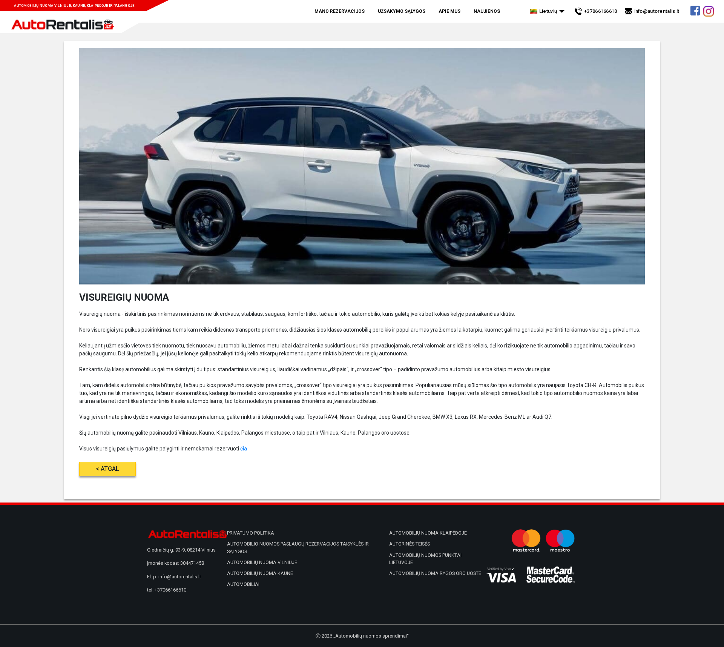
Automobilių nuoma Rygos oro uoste (435, 573)
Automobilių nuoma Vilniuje (262, 562)
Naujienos (487, 11)
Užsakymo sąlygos (401, 11)
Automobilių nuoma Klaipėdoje (428, 533)
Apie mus (449, 11)
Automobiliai (243, 584)
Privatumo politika (250, 533)
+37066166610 (600, 11)
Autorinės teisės (409, 544)
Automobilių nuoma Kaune (260, 573)
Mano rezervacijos (339, 11)
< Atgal (107, 468)
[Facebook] (695, 13)
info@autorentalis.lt (657, 11)
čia (243, 449)
